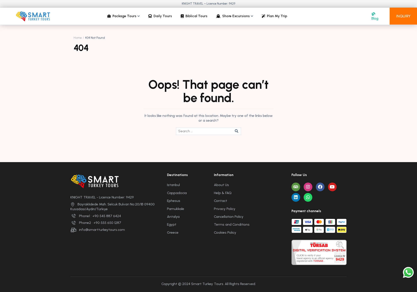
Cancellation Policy (228, 217)
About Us (221, 185)
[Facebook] (320, 187)
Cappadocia (177, 193)
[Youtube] (332, 187)
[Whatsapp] (308, 197)
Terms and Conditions (232, 224)
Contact (220, 201)
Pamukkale (175, 209)
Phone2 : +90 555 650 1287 (100, 223)
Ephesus (173, 201)
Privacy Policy (224, 209)
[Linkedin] (295, 197)
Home (78, 38)
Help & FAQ (223, 193)
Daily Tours (163, 16)
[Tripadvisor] (295, 187)
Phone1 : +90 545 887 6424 (100, 216)
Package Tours (124, 16)
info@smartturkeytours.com (102, 230)
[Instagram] (308, 187)
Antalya (173, 217)
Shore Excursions (236, 16)
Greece (173, 232)
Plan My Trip (277, 16)
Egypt (171, 224)
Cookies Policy (225, 232)
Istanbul (173, 185)
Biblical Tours (196, 16)
